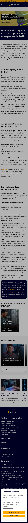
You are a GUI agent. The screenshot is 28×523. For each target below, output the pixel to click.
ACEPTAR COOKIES (14, 512)
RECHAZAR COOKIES (14, 515)
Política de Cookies (8, 508)
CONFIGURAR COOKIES (14, 519)
